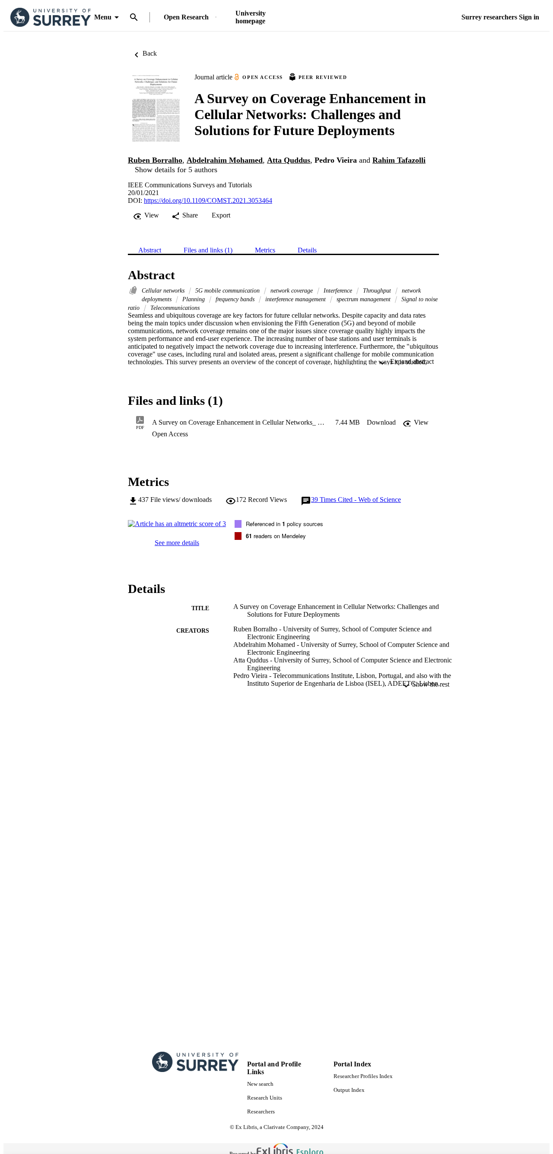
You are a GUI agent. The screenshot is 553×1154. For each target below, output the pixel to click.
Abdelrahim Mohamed (225, 160)
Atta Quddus (288, 160)
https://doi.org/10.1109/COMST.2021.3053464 (208, 200)
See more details (177, 542)
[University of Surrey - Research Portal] (50, 17)
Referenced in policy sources (284, 524)
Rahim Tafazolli (399, 160)
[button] (381, 422)
